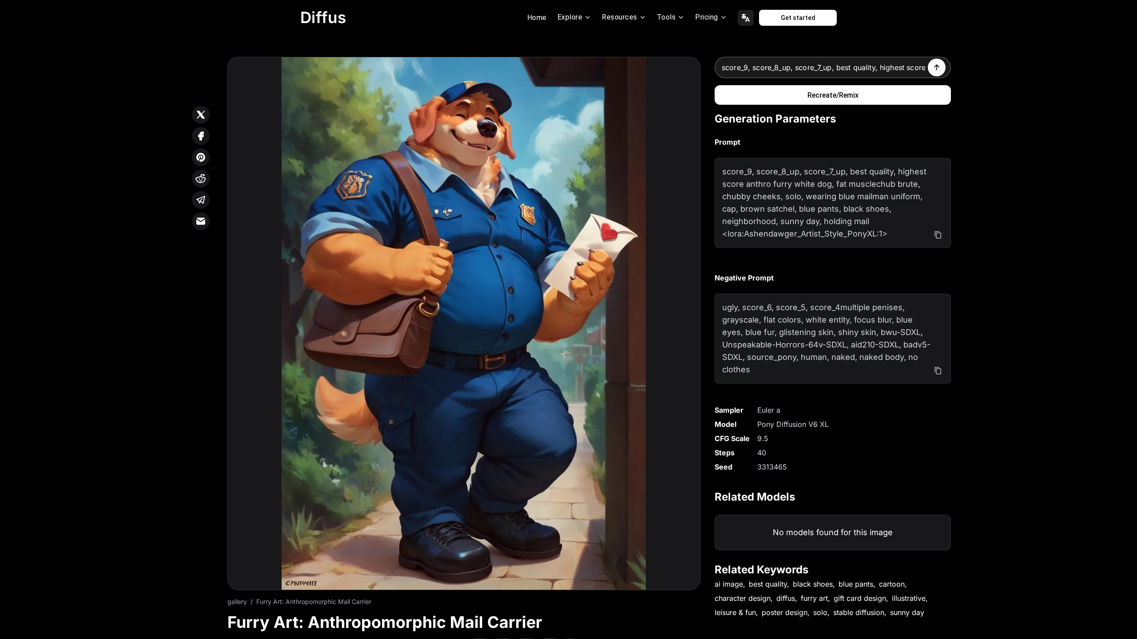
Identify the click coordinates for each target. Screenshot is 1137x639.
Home (537, 17)
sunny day (907, 612)
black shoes (813, 584)
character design (743, 598)
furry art (814, 598)
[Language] (746, 18)
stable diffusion (858, 612)
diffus (785, 598)
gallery (237, 601)
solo (820, 612)
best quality (768, 584)
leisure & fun (735, 612)
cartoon (892, 584)
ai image (729, 584)
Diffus (323, 17)
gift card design (860, 598)
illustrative (909, 598)
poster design (784, 612)
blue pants (856, 584)
